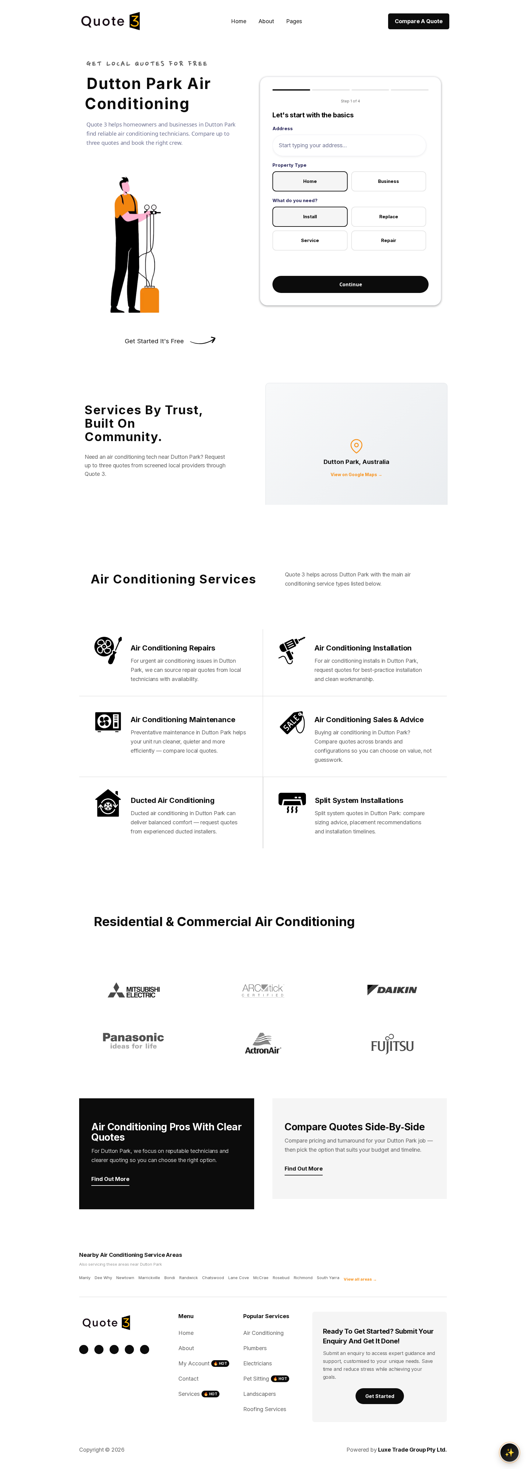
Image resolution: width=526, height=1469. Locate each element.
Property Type (289, 165)
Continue (350, 284)
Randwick (188, 1277)
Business (388, 181)
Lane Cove (238, 1277)
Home (238, 21)
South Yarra (328, 1277)
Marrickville (149, 1277)
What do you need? (294, 200)
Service (310, 240)
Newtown (125, 1277)
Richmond (303, 1277)
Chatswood (213, 1277)
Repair (388, 240)
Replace (388, 216)
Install (310, 216)
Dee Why (103, 1277)
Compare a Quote (419, 21)
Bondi (169, 1277)
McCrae (260, 1277)
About (266, 21)
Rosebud (281, 1277)
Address (282, 128)
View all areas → (360, 1279)
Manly (84, 1277)
